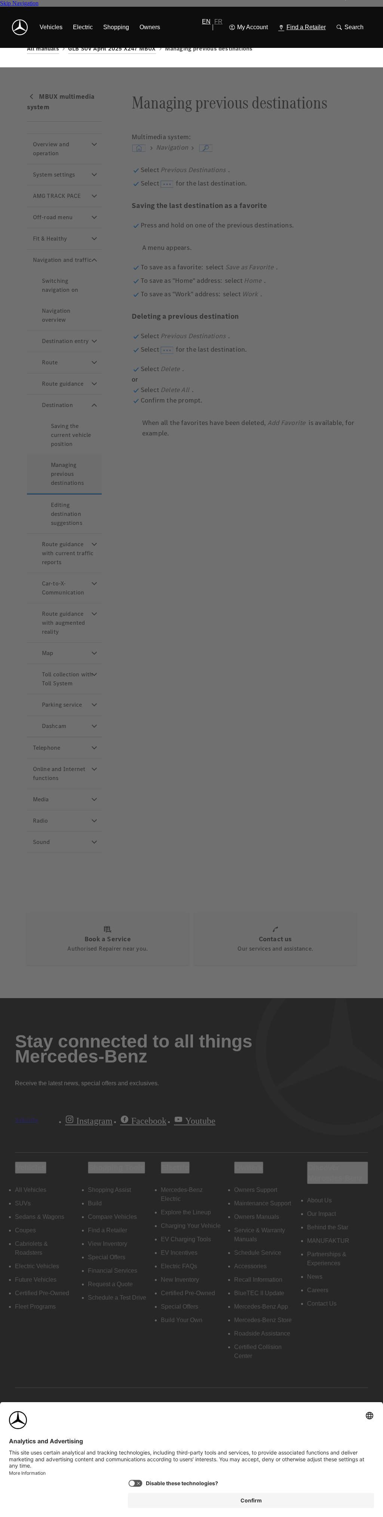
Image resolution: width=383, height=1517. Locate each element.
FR (218, 21)
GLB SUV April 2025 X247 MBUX (112, 48)
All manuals (43, 48)
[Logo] (20, 27)
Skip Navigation (19, 3)
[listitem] (51, 27)
